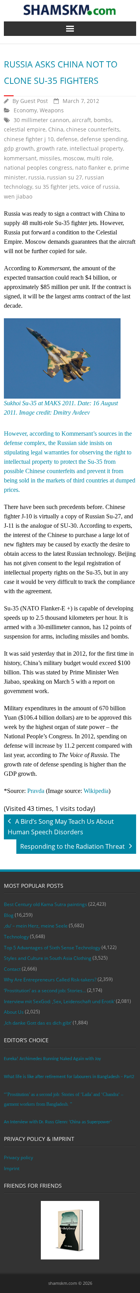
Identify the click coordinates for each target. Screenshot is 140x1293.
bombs (103, 120)
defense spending (103, 139)
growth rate (52, 148)
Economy (25, 110)
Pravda (35, 791)
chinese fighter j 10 (29, 139)
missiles (49, 158)
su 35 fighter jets (57, 186)
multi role (99, 158)
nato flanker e (93, 167)
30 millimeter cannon (41, 120)
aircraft (81, 120)
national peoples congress (38, 167)
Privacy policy (18, 1157)
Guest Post (34, 101)
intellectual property (96, 148)
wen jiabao (18, 196)
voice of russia (100, 186)
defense (66, 139)
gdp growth (19, 148)
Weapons (52, 110)
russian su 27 (64, 177)
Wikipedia (96, 791)
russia (36, 177)
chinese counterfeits (92, 129)
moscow (73, 158)
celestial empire (25, 129)
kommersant (20, 158)
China (55, 129)
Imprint (11, 1168)
